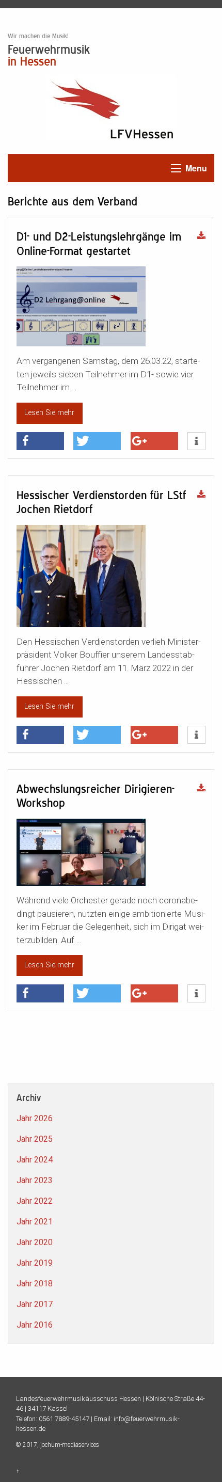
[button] (40, 441)
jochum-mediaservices (69, 1444)
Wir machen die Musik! (38, 36)
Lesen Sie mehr (49, 412)
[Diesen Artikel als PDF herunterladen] (201, 236)
